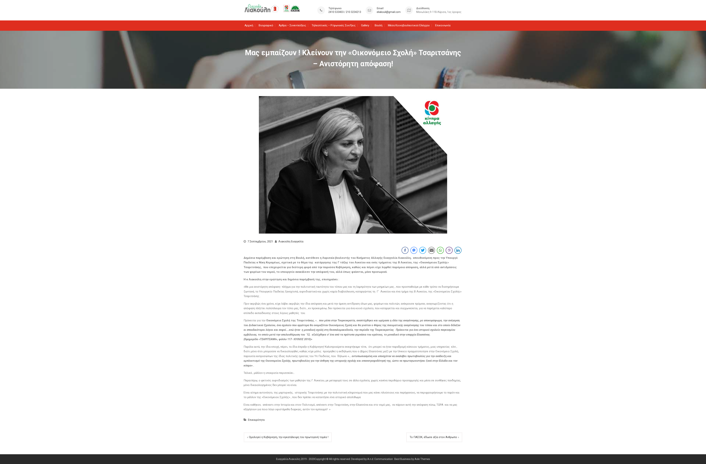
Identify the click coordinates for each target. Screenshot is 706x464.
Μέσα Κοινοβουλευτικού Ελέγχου (409, 25)
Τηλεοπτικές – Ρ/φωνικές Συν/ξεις (334, 25)
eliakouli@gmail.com (389, 12)
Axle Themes (422, 459)
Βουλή (378, 25)
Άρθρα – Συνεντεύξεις (292, 25)
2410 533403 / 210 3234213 (344, 12)
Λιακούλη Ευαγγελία (290, 241)
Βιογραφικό (266, 25)
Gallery (365, 25)
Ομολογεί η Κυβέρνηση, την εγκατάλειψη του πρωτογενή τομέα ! (288, 437)
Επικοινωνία (442, 25)
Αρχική (249, 25)
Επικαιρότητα (256, 419)
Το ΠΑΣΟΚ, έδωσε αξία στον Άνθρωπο (433, 437)
